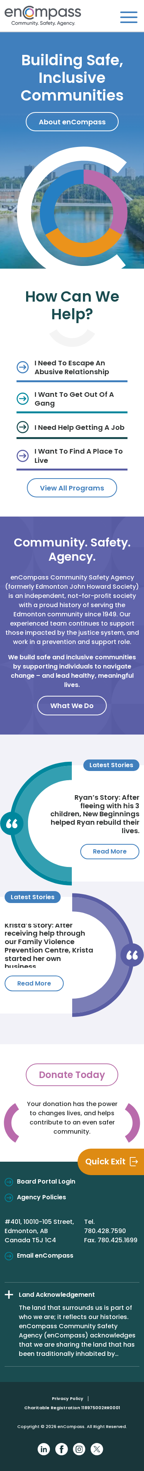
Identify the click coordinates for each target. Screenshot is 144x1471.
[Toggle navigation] (128, 17)
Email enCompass (45, 1255)
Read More (110, 851)
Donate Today (72, 1074)
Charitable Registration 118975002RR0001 (72, 1408)
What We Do (72, 705)
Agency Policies (41, 1197)
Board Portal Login (46, 1181)
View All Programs (72, 488)
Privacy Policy (67, 1398)
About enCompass (72, 122)
